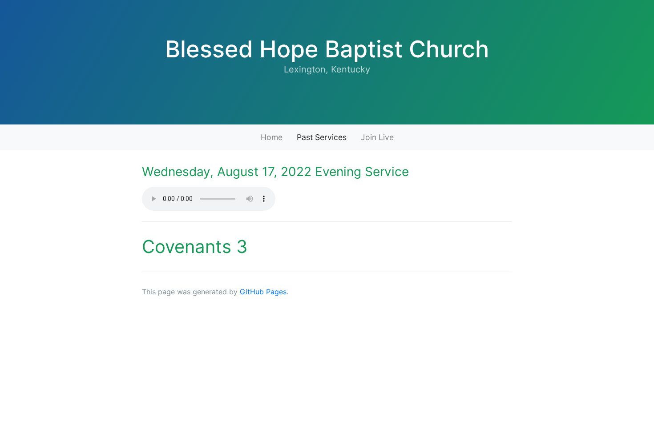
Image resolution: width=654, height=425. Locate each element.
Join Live (377, 137)
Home (272, 137)
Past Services (322, 137)
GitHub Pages (263, 291)
